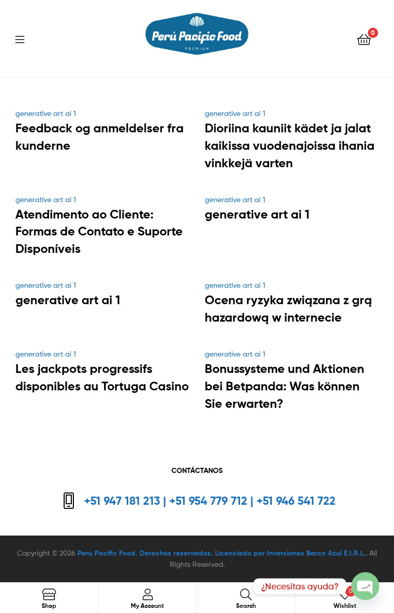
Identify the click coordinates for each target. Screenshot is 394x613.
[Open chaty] (365, 580)
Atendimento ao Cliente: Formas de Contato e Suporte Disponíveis (99, 231)
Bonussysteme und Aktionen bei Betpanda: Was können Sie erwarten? (284, 386)
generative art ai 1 (45, 113)
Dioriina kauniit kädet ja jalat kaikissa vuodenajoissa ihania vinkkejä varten (290, 145)
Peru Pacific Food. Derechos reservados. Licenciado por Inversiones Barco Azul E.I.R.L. (221, 553)
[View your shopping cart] (364, 39)
